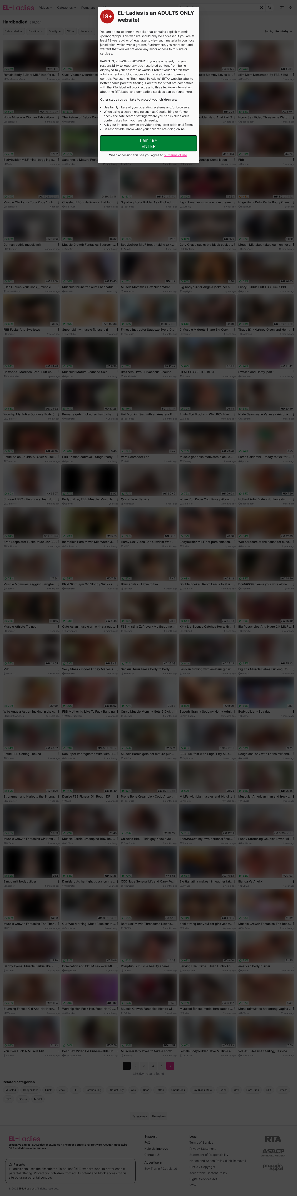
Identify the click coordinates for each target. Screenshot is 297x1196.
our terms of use (175, 155)
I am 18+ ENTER (148, 143)
